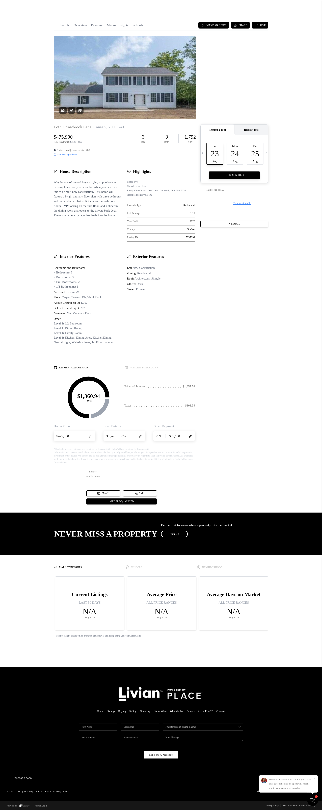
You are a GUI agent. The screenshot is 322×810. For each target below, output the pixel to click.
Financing (145, 711)
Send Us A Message (161, 754)
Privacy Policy (272, 805)
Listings (111, 711)
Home (100, 711)
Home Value (160, 711)
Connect (220, 711)
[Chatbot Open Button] (312, 800)
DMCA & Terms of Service (295, 805)
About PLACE (205, 711)
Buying (122, 711)
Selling (133, 711)
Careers (191, 711)
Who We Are (176, 711)
